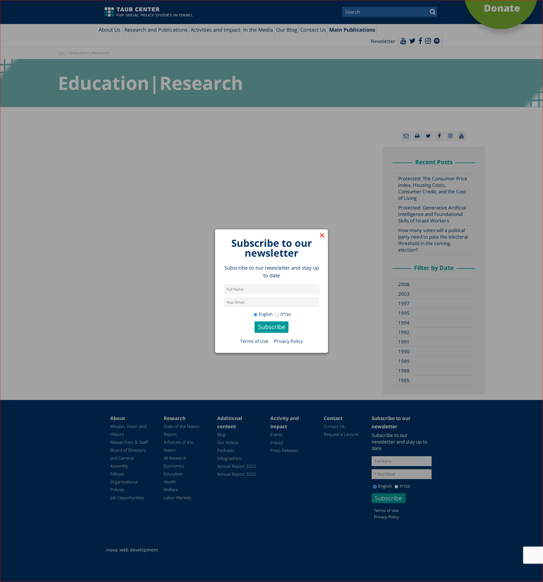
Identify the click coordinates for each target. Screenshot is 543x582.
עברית (285, 314)
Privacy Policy (288, 341)
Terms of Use (254, 341)
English (266, 314)
